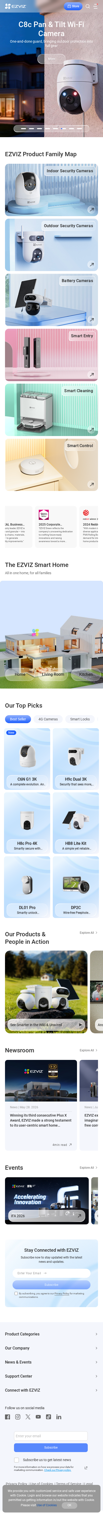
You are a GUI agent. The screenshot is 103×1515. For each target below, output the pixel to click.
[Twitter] (29, 1417)
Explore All (87, 933)
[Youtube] (39, 1417)
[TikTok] (50, 1417)
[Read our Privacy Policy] (86, 1468)
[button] (23, 128)
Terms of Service (68, 1484)
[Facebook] (8, 1417)
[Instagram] (19, 1417)
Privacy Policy (61, 1293)
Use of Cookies (41, 1484)
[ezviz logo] (15, 6)
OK (70, 1505)
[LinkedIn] (60, 1417)
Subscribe (51, 1447)
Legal (88, 1484)
